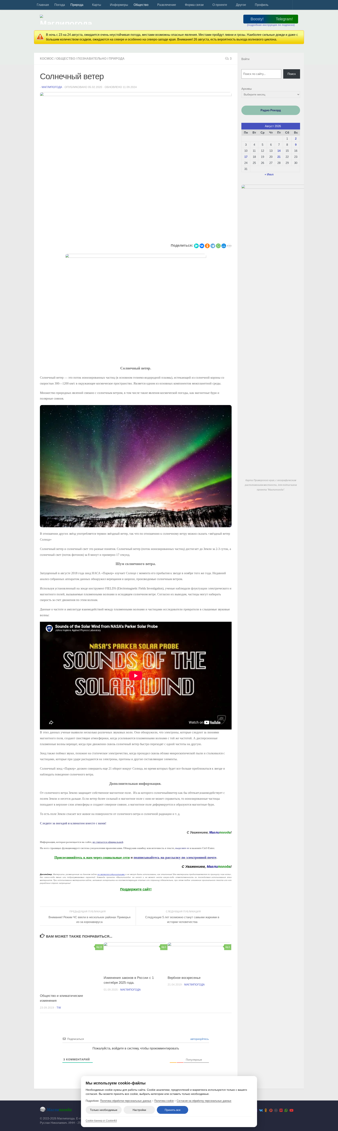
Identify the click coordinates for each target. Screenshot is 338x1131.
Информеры (119, 4)
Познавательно (91, 58)
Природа (76, 4)
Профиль (261, 4)
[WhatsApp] (218, 245)
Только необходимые (103, 1109)
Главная (43, 4)
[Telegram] (212, 245)
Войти (245, 59)
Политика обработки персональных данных (125, 1100)
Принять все (173, 1109)
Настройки (139, 1109)
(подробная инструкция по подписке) (271, 24)
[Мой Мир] (223, 245)
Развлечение (166, 4)
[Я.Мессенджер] (196, 245)
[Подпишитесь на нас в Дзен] (276, 1110)
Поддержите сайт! (136, 889)
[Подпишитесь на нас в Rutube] (271, 1110)
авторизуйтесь (199, 1038)
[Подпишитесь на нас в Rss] (296, 1110)
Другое (241, 4)
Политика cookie (164, 1100)
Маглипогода (52, 87)
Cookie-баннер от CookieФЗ (101, 1120)
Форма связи (194, 4)
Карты (96, 4)
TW (59, 1007)
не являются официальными (111, 874)
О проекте (219, 4)
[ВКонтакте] (202, 245)
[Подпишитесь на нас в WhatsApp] (286, 1110)
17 (245, 156)
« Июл (269, 174)
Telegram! (284, 19)
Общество (141, 4)
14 (278, 150)
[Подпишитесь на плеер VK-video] (281, 1110)
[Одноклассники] (207, 245)
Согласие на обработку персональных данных (204, 1100)
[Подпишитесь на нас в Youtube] (291, 1110)
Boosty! (257, 19)
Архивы (246, 88)
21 (278, 156)
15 (100, 947)
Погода (59, 4)
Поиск (292, 73)
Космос (47, 58)
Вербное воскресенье (184, 978)
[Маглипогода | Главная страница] (67, 19)
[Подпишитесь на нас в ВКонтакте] (260, 1110)
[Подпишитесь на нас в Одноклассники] (266, 1110)
